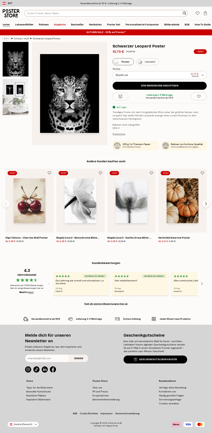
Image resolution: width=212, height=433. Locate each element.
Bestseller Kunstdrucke (38, 391)
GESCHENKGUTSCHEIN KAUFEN (158, 359)
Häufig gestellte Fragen (171, 395)
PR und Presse (100, 391)
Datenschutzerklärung (127, 413)
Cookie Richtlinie (89, 413)
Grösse (116, 68)
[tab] (197, 13)
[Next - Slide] (206, 204)
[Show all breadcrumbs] (6, 38)
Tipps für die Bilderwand (39, 387)
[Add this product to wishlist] (199, 96)
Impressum (107, 413)
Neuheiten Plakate (36, 395)
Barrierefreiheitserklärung (106, 399)
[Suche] (185, 13)
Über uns (97, 387)
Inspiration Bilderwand (38, 399)
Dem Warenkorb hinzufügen (159, 85)
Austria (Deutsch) (23, 424)
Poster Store (113, 423)
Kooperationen (101, 395)
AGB (75, 413)
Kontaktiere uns (167, 391)
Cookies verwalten (169, 403)
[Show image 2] (15, 97)
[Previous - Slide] (6, 204)
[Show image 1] (15, 59)
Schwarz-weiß (21, 38)
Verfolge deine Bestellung (172, 387)
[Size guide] (120, 96)
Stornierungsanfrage (170, 399)
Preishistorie (119, 134)
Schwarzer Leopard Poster (46, 38)
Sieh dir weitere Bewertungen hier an (106, 303)
